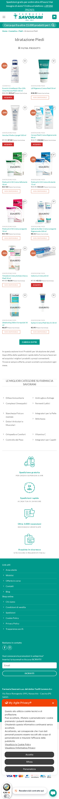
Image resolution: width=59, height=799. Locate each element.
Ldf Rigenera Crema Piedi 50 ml (43, 88)
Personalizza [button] (29, 769)
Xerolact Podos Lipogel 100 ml (14, 135)
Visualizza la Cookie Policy (18, 744)
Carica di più (29, 342)
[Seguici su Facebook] (4, 647)
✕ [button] (53, 703)
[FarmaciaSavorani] (28, 17)
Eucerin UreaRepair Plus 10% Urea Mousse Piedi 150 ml (13, 89)
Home (4, 31)
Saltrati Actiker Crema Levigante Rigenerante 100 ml (43, 230)
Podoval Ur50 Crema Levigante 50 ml (14, 230)
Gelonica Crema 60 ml (39, 276)
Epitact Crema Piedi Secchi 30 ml (44, 323)
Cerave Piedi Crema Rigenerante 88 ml (43, 136)
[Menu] (4, 16)
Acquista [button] (8, 97)
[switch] (6, 796)
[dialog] (29, 737)
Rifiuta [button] (29, 761)
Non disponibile (40, 97)
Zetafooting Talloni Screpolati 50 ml (15, 323)
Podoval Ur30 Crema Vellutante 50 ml (14, 183)
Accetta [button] (29, 754)
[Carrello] (54, 17)
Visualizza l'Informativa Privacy (20, 747)
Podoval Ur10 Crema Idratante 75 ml (43, 183)
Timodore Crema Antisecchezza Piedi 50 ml (15, 277)
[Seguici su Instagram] (9, 647)
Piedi (21, 31)
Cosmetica (13, 31)
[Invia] (53, 25)
